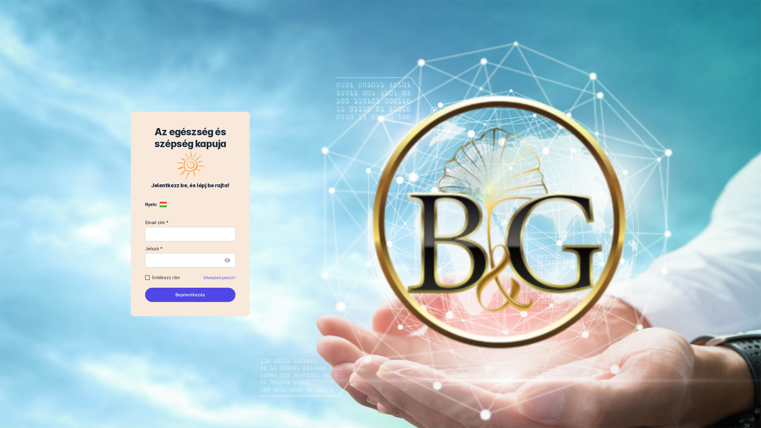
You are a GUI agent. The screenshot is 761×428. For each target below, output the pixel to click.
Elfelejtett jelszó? (219, 277)
